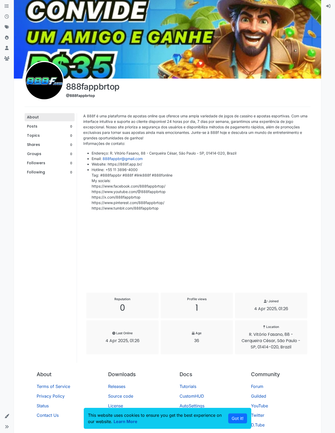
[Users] (7, 48)
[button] (7, 416)
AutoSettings (192, 405)
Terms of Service (53, 386)
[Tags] (7, 27)
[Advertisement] (196, 251)
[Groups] (7, 58)
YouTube (259, 405)
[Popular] (7, 38)
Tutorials (188, 386)
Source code (120, 396)
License (115, 405)
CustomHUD (192, 396)
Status (43, 405)
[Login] (328, 6)
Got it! (238, 418)
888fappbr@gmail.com (123, 158)
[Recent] (7, 17)
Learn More (125, 421)
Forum (257, 386)
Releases (116, 386)
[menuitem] (328, 6)
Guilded (258, 396)
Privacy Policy (51, 396)
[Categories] (7, 6)
